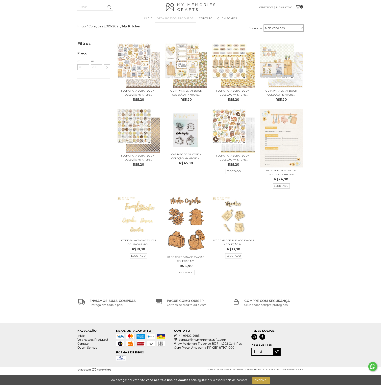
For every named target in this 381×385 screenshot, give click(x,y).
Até (92, 61)
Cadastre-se (266, 7)
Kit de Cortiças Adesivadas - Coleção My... (186, 258)
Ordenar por (255, 27)
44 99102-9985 (189, 336)
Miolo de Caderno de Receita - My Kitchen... (281, 172)
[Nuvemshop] (94, 371)
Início (148, 18)
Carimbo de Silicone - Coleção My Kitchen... (186, 156)
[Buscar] (109, 7)
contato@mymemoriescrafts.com (202, 339)
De (78, 61)
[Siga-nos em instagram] (254, 337)
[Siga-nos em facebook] (262, 337)
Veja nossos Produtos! (175, 18)
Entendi (261, 380)
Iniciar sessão (284, 7)
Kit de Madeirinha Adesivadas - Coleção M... (233, 242)
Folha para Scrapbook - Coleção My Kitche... (138, 92)
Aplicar (107, 67)
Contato (206, 18)
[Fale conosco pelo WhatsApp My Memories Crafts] (372, 366)
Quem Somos (227, 18)
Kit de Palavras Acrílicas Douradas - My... (138, 242)
